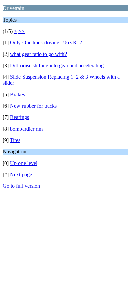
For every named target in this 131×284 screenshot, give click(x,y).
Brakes (17, 94)
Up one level (23, 163)
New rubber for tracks (33, 106)
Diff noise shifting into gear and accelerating (57, 65)
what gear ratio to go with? (38, 54)
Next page (21, 174)
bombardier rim (26, 129)
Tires (15, 140)
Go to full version (21, 186)
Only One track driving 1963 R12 (46, 42)
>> (21, 31)
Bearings (19, 117)
